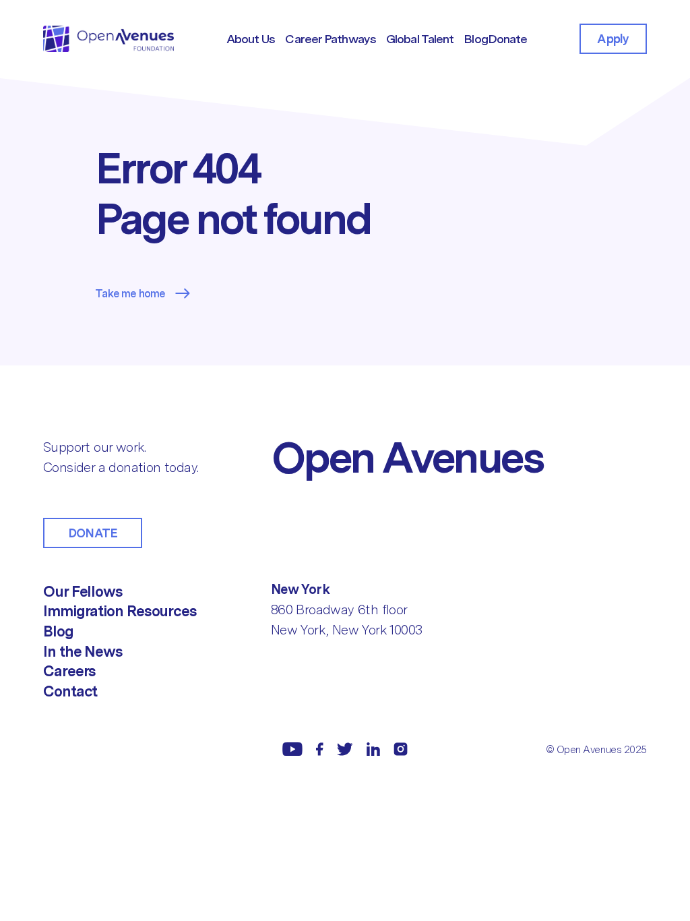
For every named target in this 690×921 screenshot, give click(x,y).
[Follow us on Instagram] (401, 749)
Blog (58, 631)
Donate (92, 533)
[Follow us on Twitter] (345, 749)
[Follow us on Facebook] (319, 749)
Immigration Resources (120, 611)
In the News (83, 651)
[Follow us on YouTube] (292, 749)
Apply (613, 39)
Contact (70, 691)
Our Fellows (83, 591)
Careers (69, 671)
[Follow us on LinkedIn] (373, 749)
